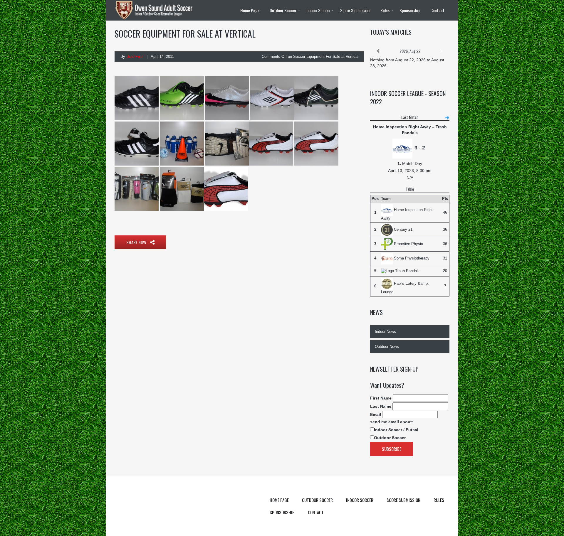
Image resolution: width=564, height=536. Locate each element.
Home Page (279, 500)
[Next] (441, 51)
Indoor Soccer (359, 500)
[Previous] (378, 51)
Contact (316, 512)
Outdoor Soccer (390, 437)
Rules (439, 500)
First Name (381, 398)
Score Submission (403, 500)
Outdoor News (387, 346)
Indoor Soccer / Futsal (396, 429)
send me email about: (391, 421)
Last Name (380, 406)
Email (375, 414)
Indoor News (385, 331)
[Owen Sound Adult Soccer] (157, 10)
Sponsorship (282, 512)
